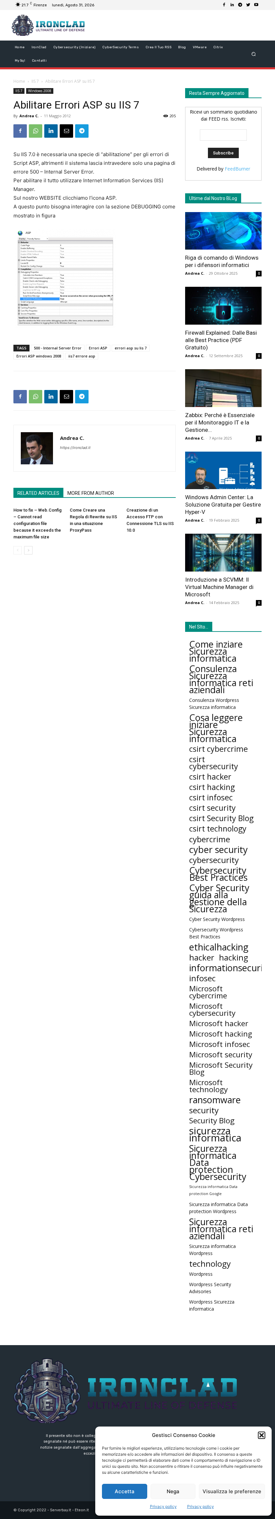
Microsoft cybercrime (208, 992)
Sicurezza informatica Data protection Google (213, 1190)
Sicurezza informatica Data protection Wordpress (218, 1207)
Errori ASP (98, 347)
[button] (261, 1435)
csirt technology (217, 828)
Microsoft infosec (219, 1044)
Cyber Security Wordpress (217, 919)
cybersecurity (214, 859)
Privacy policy (163, 1506)
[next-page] (28, 550)
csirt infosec (211, 797)
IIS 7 (35, 81)
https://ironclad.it (75, 447)
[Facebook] (224, 5)
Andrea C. (29, 115)
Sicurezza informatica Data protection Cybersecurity (217, 1162)
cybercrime (209, 839)
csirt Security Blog (221, 818)
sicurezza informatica (215, 1134)
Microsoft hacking (220, 1033)
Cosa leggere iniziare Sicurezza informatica (216, 728)
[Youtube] (256, 5)
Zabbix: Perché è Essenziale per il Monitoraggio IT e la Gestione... (220, 422)
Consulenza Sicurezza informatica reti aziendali (221, 679)
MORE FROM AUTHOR (90, 493)
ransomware (215, 1099)
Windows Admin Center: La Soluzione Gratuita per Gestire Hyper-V (223, 504)
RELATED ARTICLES (38, 493)
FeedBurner (237, 169)
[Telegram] (240, 5)
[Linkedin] (232, 5)
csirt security (212, 807)
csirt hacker (210, 776)
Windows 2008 (39, 90)
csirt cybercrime (218, 748)
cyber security (218, 849)
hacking (233, 957)
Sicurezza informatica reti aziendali (221, 1228)
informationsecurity (230, 967)
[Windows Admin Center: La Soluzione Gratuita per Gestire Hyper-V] (223, 470)
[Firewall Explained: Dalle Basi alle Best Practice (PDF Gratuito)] (223, 306)
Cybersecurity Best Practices (218, 874)
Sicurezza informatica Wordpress (212, 1249)
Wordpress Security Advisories (210, 1288)
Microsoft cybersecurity (212, 1009)
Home (19, 81)
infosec (202, 978)
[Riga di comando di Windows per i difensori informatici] (223, 231)
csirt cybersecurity (213, 763)
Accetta (124, 1491)
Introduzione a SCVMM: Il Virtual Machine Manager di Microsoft (219, 587)
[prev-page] (17, 550)
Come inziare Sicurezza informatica (216, 651)
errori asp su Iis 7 (131, 347)
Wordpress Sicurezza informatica (211, 1305)
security (204, 1110)
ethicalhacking (219, 946)
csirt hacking (212, 787)
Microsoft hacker (218, 1023)
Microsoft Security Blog (221, 1068)
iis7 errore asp (81, 355)
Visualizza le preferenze (232, 1491)
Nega (173, 1491)
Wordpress (201, 1274)
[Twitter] (248, 5)
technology (210, 1263)
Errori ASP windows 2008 (38, 355)
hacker (201, 957)
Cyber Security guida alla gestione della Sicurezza (219, 898)
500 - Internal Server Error (57, 347)
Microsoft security (220, 1054)
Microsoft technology (208, 1086)
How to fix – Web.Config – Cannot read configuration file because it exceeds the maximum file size (37, 523)
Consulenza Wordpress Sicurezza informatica (214, 703)
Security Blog (211, 1120)
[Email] (66, 131)
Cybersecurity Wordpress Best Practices (216, 933)
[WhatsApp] (35, 131)
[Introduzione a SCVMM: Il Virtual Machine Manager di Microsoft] (223, 553)
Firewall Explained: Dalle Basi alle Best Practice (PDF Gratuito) (221, 340)
